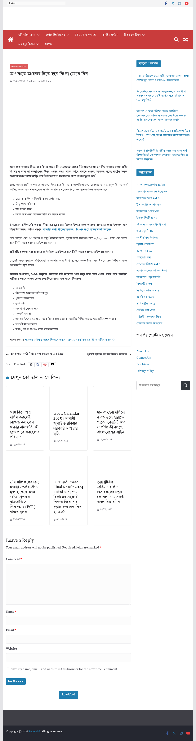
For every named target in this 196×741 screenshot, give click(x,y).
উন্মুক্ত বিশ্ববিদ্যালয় (146, 218)
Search (185, 385)
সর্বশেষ (48, 44)
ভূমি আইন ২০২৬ (26, 35)
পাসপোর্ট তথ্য (143, 257)
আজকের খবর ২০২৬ (18, 66)
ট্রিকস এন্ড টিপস (132, 35)
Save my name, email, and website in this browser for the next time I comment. (64, 669)
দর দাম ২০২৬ (144, 251)
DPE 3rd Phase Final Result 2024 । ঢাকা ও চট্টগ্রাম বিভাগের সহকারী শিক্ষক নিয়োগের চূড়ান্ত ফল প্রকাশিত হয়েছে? (68, 497)
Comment (14, 559)
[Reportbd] (10, 39)
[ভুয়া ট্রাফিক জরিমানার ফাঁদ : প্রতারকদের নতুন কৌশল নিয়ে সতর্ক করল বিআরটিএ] (112, 458)
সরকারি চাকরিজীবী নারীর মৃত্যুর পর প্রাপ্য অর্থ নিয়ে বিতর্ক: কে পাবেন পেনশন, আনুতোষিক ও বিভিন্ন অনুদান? (162, 155)
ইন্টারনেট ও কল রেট (85, 35)
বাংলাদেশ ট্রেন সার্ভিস (148, 277)
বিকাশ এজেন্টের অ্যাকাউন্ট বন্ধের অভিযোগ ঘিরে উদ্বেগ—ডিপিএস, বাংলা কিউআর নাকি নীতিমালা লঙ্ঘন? (163, 135)
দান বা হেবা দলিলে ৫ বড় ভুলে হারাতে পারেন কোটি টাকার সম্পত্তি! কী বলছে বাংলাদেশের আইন (111, 422)
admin (32, 81)
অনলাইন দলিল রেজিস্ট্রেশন (151, 191)
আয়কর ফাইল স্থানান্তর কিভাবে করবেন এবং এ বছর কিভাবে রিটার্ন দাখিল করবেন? (69, 340)
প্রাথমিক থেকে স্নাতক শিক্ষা (151, 270)
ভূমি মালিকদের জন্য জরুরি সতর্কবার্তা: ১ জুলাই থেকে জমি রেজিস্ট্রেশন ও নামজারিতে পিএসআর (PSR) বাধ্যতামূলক (24, 497)
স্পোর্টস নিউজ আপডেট (149, 323)
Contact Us (143, 358)
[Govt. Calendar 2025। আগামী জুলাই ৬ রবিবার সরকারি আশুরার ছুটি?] (68, 388)
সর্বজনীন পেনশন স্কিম (148, 317)
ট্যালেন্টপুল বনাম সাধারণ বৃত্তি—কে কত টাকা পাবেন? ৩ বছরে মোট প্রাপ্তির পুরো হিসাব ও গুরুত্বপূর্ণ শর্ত (161, 96)
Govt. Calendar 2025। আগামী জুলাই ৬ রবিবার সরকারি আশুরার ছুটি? (66, 423)
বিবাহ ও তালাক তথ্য (147, 290)
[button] (37, 35)
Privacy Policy (145, 371)
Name (11, 611)
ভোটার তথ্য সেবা (145, 310)
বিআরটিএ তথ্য (144, 284)
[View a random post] (185, 39)
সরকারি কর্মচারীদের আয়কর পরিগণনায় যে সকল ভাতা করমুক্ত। (77, 229)
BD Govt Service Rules (150, 185)
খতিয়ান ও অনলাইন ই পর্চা (151, 224)
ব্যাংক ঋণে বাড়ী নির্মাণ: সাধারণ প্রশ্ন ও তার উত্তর (36, 354)
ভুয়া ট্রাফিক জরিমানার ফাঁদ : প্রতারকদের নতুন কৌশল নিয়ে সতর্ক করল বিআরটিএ (110, 492)
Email (11, 630)
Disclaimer (143, 364)
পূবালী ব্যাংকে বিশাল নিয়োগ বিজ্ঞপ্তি (107, 354)
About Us (142, 351)
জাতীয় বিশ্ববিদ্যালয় (55, 35)
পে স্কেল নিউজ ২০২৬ (148, 264)
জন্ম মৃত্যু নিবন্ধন (26, 44)
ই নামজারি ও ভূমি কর (148, 204)
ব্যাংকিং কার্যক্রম (110, 35)
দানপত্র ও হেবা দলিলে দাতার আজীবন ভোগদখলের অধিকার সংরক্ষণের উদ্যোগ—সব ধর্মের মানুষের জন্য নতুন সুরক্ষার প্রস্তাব (161, 115)
